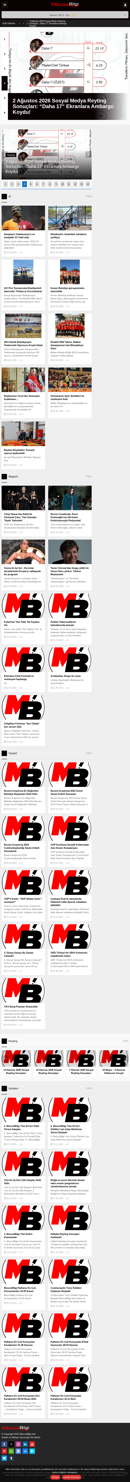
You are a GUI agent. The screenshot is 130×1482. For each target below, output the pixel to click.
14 (87, 184)
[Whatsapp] (11, 1451)
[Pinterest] (4, 1451)
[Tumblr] (11, 1458)
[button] (5, 39)
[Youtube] (32, 1444)
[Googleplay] (32, 1451)
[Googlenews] (18, 1451)
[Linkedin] (25, 1444)
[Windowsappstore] (4, 1458)
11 (69, 184)
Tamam (55, 1477)
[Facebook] (4, 1444)
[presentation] (5, 154)
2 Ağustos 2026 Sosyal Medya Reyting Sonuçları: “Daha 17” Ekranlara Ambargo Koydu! (47, 23)
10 (62, 184)
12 (75, 184)
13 (81, 184)
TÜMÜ (89, 196)
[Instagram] (18, 1444)
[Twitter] (11, 1444)
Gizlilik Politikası (72, 1477)
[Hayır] (126, 1473)
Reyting (11, 155)
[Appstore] (25, 1451)
